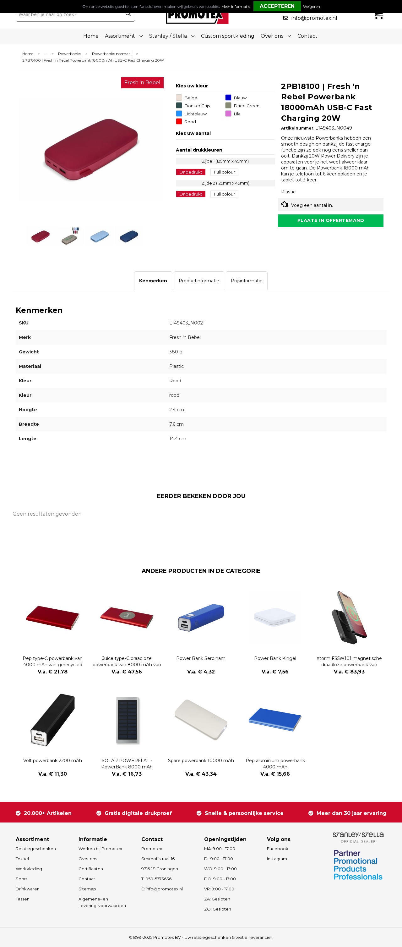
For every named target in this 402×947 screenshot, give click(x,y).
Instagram (277, 858)
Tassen (23, 898)
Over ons (88, 858)
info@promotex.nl (314, 18)
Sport (21, 878)
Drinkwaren (28, 888)
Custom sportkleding (227, 36)
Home (91, 36)
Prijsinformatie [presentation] (247, 281)
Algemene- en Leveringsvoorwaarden (102, 902)
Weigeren (311, 6)
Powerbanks (69, 54)
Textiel (22, 858)
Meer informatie (235, 6)
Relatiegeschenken (36, 848)
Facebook (277, 848)
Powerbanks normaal (112, 54)
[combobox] (68, 14)
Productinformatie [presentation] (199, 281)
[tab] (153, 280)
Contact (307, 36)
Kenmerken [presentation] (153, 281)
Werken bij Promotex (100, 848)
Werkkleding (29, 868)
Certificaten (91, 868)
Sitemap (87, 888)
